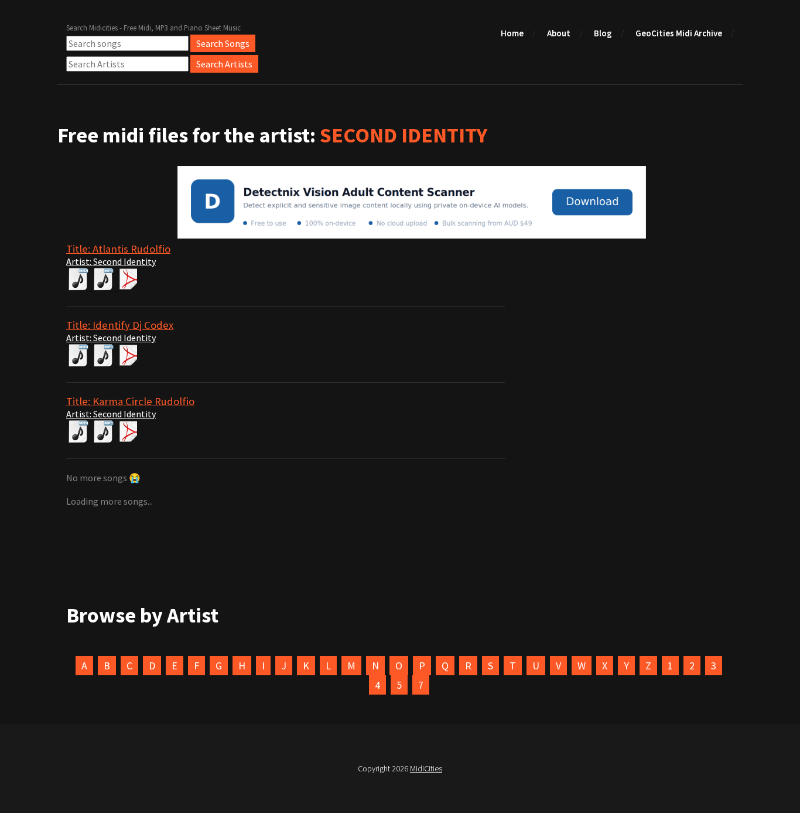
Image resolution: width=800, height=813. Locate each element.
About (558, 33)
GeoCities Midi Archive (678, 33)
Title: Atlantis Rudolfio (118, 249)
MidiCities (426, 768)
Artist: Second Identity (111, 261)
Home (512, 33)
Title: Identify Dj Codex (119, 325)
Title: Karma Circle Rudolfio (130, 401)
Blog (603, 33)
